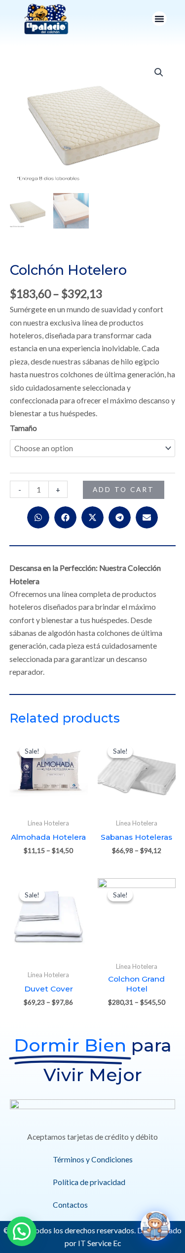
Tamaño (23, 428)
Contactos (70, 1204)
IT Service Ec (99, 1243)
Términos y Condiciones (93, 1159)
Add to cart (123, 490)
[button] (159, 18)
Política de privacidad (89, 1182)
